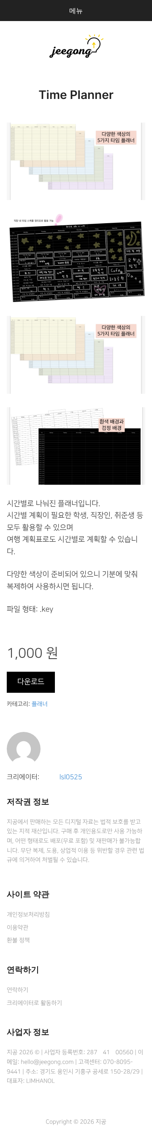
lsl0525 (71, 777)
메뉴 (76, 10)
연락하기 (17, 990)
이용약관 (17, 927)
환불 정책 (18, 940)
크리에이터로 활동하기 (34, 1003)
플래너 (40, 704)
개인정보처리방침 (28, 914)
